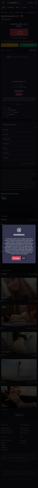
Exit (23, 258)
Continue (16, 258)
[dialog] (19, 244)
